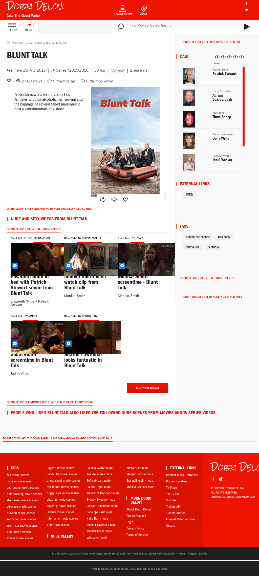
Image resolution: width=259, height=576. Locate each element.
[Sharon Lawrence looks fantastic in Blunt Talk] (87, 334)
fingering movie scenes (61, 506)
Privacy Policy (135, 528)
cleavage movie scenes (21, 506)
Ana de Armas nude (99, 474)
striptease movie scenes (22, 500)
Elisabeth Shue (22, 301)
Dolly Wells (220, 138)
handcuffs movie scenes (62, 474)
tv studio (213, 247)
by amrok (31, 316)
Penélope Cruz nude (99, 512)
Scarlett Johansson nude (102, 506)
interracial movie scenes (62, 518)
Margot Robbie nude (139, 474)
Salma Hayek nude (99, 487)
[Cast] (217, 58)
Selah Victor (20, 374)
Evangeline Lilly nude (139, 480)
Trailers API (173, 506)
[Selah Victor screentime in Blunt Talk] (34, 334)
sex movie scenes (18, 475)
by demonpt (42, 238)
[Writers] (229, 58)
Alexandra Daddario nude (103, 493)
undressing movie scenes (23, 487)
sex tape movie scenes (21, 519)
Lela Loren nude (97, 537)
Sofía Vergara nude (99, 480)
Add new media (147, 388)
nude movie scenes (19, 481)
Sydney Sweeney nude (101, 499)
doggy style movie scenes (63, 493)
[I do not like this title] (114, 200)
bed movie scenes (58, 525)
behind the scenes (197, 237)
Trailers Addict (175, 513)
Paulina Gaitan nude (100, 468)
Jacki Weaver (222, 160)
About (143, 14)
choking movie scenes (61, 499)
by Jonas (137, 238)
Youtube (171, 500)
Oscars (170, 525)
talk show (224, 237)
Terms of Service (137, 534)
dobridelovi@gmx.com (240, 497)
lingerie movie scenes (60, 468)
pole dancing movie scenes (24, 494)
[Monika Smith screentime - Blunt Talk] (141, 256)
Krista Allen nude (137, 468)
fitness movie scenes (20, 538)
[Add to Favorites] (125, 200)
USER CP (12, 30)
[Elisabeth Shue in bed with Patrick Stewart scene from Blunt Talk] (34, 256)
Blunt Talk (17, 238)
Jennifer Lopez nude (99, 531)
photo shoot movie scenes (63, 480)
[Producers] (235, 58)
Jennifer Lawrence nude (101, 525)
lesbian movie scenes (60, 512)
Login (129, 522)
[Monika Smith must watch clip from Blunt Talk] (87, 256)
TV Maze (171, 487)
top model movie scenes (62, 487)
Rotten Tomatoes (176, 481)
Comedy (118, 70)
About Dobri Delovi (138, 509)
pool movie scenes (19, 532)
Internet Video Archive (180, 519)
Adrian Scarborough (222, 97)
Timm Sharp (221, 117)
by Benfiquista (88, 316)
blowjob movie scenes (21, 513)
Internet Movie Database (182, 475)
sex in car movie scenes (22, 525)
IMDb (189, 194)
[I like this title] (103, 200)
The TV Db (172, 494)
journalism (192, 247)
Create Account (136, 516)
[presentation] (217, 58)
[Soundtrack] (242, 58)
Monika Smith (74, 296)
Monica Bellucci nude (140, 487)
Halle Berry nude (97, 518)
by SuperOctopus (89, 238)
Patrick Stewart (224, 73)
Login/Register (123, 14)
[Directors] (223, 58)
